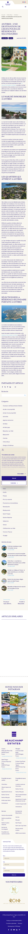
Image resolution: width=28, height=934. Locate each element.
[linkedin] (16, 929)
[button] (3, 7)
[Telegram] (12, 387)
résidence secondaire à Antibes (10, 335)
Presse (5, 496)
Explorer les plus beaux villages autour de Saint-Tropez (15, 580)
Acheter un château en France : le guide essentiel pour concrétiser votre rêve (16, 571)
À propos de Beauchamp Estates (12, 405)
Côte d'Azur (9, 14)
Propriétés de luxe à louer (21, 779)
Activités (5, 416)
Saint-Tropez (6, 514)
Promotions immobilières (10, 503)
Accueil (3, 14)
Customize (13, 483)
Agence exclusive (8, 420)
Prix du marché (7, 499)
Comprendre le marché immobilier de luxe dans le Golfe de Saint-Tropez (17, 554)
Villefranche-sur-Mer (9, 528)
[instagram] (11, 929)
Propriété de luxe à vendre (6, 779)
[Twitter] (5, 387)
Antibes (16, 14)
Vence (5, 524)
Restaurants (6, 510)
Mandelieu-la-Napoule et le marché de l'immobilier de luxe (16, 587)
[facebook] (8, 929)
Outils (4, 492)
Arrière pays (6, 427)
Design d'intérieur (8, 445)
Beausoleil (6, 434)
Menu (25, 7)
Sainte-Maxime (7, 517)
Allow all (14, 478)
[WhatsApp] (15, 387)
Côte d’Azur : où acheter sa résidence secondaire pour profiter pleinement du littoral (16, 562)
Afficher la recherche (24, 395)
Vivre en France (7, 532)
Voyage (5, 535)
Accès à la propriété (9, 409)
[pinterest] (19, 929)
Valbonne (6, 521)
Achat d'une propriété (9, 413)
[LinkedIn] (10, 387)
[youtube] (14, 929)
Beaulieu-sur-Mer (8, 431)
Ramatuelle (6, 506)
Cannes (5, 438)
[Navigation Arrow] (3, 649)
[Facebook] (2, 387)
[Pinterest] (7, 387)
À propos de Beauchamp (19, 812)
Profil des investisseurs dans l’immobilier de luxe (15, 547)
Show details (20, 473)
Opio (4, 488)
